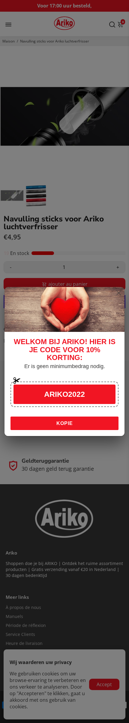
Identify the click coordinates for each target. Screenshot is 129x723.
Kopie (64, 423)
